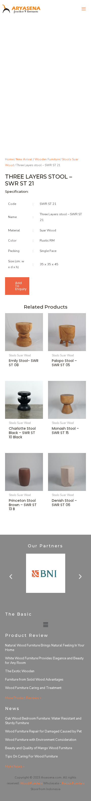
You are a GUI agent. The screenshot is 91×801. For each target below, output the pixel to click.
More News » (15, 766)
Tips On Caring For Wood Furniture (31, 756)
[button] (11, 576)
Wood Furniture (31, 783)
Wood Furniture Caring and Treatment (33, 688)
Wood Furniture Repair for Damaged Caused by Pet (43, 731)
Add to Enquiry (21, 286)
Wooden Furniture (47, 159)
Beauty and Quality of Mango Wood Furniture (38, 748)
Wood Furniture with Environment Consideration (40, 740)
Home (9, 159)
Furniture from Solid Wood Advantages (34, 679)
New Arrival (24, 159)
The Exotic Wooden (19, 671)
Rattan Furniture (73, 783)
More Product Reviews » (23, 698)
